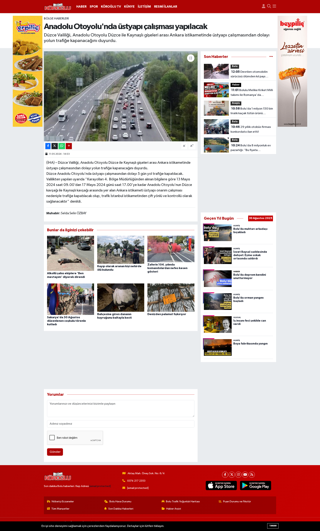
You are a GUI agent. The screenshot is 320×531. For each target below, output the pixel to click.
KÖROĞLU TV (111, 6)
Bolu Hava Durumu (120, 501)
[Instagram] (238, 475)
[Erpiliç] (27, 71)
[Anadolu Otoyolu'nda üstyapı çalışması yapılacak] (121, 96)
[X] (232, 475)
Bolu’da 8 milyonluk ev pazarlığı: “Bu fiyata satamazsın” (251, 148)
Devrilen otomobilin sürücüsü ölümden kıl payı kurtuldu (249, 74)
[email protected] (100, 486)
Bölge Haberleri (56, 18)
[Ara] (269, 6)
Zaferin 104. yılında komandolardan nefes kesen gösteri (167, 268)
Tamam (272, 526)
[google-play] (255, 485)
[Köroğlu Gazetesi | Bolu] (58, 7)
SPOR (94, 6)
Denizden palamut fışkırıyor (166, 314)
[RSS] (252, 475)
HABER (81, 6)
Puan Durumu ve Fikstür (237, 501)
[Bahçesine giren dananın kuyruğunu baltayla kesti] (120, 297)
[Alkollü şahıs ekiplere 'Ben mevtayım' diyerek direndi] (70, 253)
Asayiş (236, 103)
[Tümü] (271, 56)
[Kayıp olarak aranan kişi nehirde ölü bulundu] (120, 249)
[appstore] (221, 485)
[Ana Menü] (274, 6)
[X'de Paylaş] (54, 146)
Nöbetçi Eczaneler (63, 501)
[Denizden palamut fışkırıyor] (170, 297)
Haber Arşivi (173, 508)
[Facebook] (225, 475)
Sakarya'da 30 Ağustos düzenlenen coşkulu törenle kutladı (66, 321)
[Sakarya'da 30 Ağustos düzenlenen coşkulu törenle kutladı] (70, 299)
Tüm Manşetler (60, 508)
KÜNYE (129, 6)
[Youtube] (245, 475)
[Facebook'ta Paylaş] (48, 146)
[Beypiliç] (292, 71)
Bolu (235, 66)
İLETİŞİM (144, 6)
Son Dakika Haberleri (120, 508)
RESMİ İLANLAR (165, 6)
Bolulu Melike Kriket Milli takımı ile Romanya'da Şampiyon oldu (252, 92)
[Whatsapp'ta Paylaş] (62, 146)
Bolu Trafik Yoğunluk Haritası (183, 501)
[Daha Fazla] (69, 146)
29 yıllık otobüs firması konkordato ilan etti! (251, 129)
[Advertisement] (121, 360)
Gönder (55, 451)
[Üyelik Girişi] (263, 6)
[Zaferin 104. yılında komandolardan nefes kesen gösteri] (170, 248)
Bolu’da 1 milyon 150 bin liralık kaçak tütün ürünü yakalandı (252, 111)
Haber (236, 85)
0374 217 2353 (136, 480)
